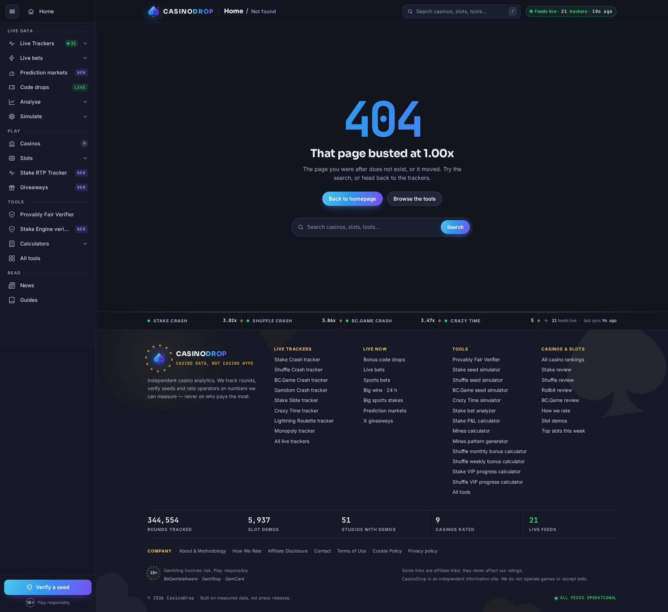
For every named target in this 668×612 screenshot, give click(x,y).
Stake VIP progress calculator (486, 471)
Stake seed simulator (476, 369)
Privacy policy (422, 551)
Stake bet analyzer (474, 410)
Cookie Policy (387, 551)
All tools (461, 492)
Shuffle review (558, 380)
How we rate (556, 410)
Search (455, 227)
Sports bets (377, 380)
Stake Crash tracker (297, 359)
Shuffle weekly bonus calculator (489, 461)
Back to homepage (352, 198)
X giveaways (378, 421)
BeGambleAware (181, 578)
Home (233, 11)
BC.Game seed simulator (480, 390)
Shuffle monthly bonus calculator (490, 451)
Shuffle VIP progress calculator (488, 482)
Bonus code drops (384, 359)
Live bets (374, 369)
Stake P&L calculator (476, 421)
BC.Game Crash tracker (301, 380)
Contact (322, 551)
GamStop (211, 578)
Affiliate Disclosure (288, 551)
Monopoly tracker (295, 431)
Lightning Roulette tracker (304, 421)
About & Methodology (202, 551)
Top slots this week (563, 431)
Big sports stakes (383, 400)
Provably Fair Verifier (476, 359)
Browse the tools (414, 198)
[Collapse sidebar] (12, 11)
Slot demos (554, 421)
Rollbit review (557, 390)
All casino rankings (563, 359)
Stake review (556, 369)
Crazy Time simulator (477, 400)
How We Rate (247, 551)
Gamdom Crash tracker (301, 390)
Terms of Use (351, 551)
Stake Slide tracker (296, 400)
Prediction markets (385, 410)
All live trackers (292, 441)
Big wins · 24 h (380, 390)
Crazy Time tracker (296, 410)
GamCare (234, 578)
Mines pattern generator (480, 441)
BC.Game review (560, 400)
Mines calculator (471, 431)
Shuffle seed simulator (478, 380)
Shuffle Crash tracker (299, 369)
